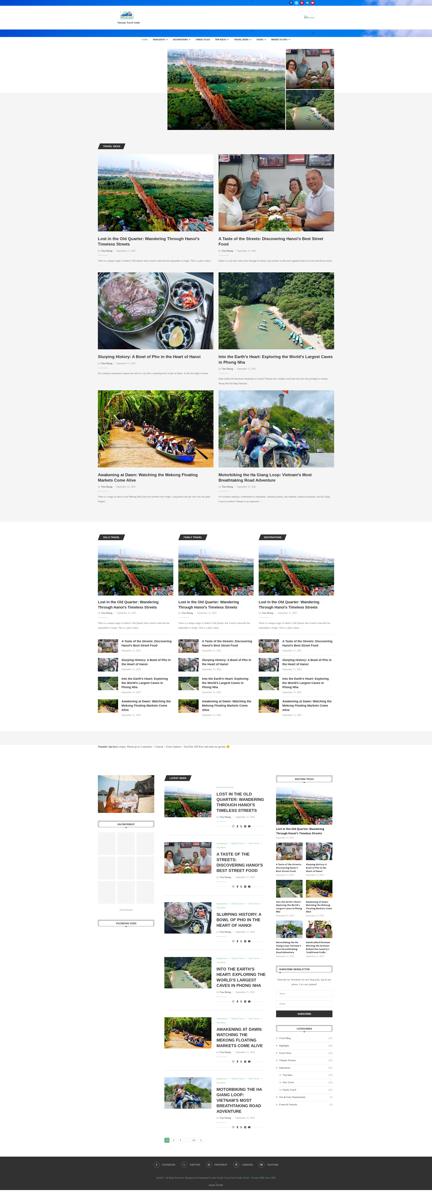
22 (194, 1140)
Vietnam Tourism (305, 1060)
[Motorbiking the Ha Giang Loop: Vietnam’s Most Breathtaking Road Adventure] (276, 428)
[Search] (313, 33)
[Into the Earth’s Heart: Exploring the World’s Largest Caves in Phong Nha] (245, 110)
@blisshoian (126, 909)
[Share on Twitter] (241, 826)
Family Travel (307, 1090)
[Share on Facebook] (237, 826)
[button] (104, 89)
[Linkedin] (307, 3)
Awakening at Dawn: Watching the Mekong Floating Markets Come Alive (303, 116)
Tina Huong (106, 251)
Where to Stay (279, 39)
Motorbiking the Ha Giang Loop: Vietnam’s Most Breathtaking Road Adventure (239, 1100)
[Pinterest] (302, 3)
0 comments (129, 125)
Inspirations (305, 1068)
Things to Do (203, 39)
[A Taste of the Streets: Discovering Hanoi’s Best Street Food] (245, 69)
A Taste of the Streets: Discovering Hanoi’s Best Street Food (147, 643)
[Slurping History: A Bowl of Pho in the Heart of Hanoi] (305, 69)
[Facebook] (291, 3)
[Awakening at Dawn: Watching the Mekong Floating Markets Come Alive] (305, 110)
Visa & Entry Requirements (305, 1097)
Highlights (159, 39)
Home (145, 39)
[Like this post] (233, 826)
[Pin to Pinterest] (245, 826)
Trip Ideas (220, 39)
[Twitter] (296, 3)
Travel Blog (305, 1038)
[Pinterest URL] (106, 843)
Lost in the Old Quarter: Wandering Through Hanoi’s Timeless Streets (128, 604)
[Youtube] (313, 3)
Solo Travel (307, 1082)
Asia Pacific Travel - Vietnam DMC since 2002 (253, 1178)
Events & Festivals (305, 1104)
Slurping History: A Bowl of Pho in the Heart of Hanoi (149, 356)
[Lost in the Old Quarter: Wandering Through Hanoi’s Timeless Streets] (157, 89)
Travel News (241, 39)
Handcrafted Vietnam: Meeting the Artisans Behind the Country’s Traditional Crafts (318, 947)
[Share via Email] (249, 826)
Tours (259, 39)
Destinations (180, 39)
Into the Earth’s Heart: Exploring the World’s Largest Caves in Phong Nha (246, 116)
